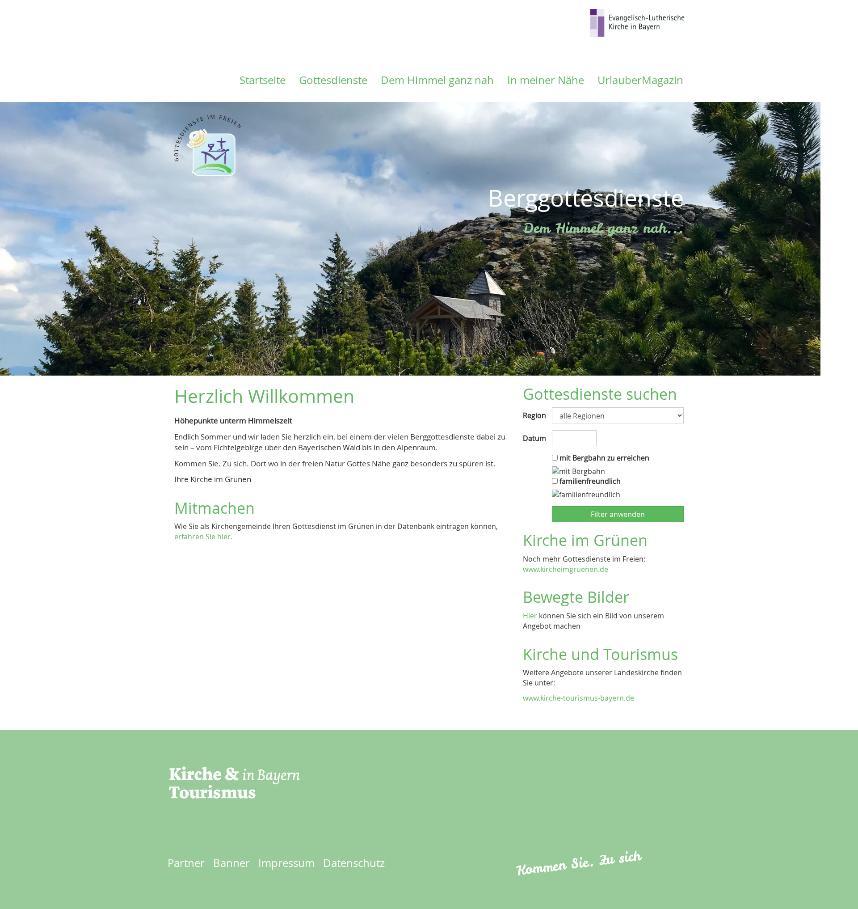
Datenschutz (354, 863)
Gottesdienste (333, 80)
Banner (231, 863)
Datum (534, 438)
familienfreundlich (589, 481)
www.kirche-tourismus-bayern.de (578, 698)
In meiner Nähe (545, 80)
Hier (530, 616)
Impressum (286, 863)
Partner (186, 863)
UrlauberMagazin (640, 80)
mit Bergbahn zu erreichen (603, 458)
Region (534, 415)
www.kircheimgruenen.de (565, 569)
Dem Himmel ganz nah (437, 80)
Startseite (263, 80)
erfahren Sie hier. (203, 536)
